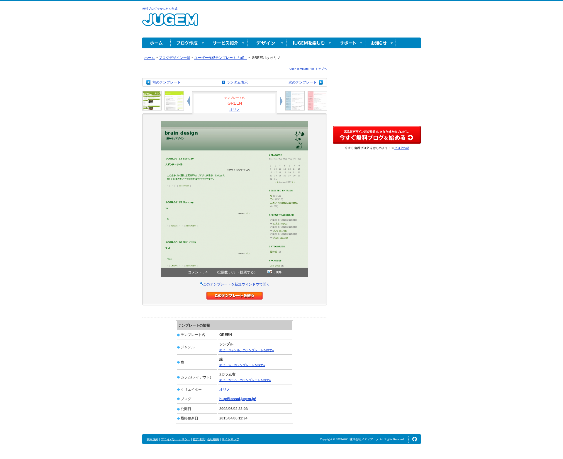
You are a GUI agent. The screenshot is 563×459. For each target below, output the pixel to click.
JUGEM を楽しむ (310, 43)
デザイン (266, 43)
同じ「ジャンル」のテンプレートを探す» (246, 350)
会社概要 (213, 439)
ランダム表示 (237, 82)
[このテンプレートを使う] (234, 294)
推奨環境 (199, 439)
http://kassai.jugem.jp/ (237, 399)
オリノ (234, 110)
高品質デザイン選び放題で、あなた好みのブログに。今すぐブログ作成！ (377, 135)
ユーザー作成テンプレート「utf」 (220, 58)
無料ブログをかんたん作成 (159, 8)
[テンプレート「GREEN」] (234, 123)
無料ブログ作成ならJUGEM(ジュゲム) (170, 23)
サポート (349, 43)
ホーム (156, 43)
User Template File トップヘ (308, 68)
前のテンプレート (166, 82)
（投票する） (246, 272)
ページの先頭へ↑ (414, 439)
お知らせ (380, 43)
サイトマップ (230, 439)
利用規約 (152, 439)
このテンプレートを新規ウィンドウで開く (236, 284)
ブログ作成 (189, 43)
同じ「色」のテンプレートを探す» (242, 365)
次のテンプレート (303, 82)
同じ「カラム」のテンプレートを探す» (245, 380)
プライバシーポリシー (175, 439)
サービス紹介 (227, 43)
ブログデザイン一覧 (174, 58)
